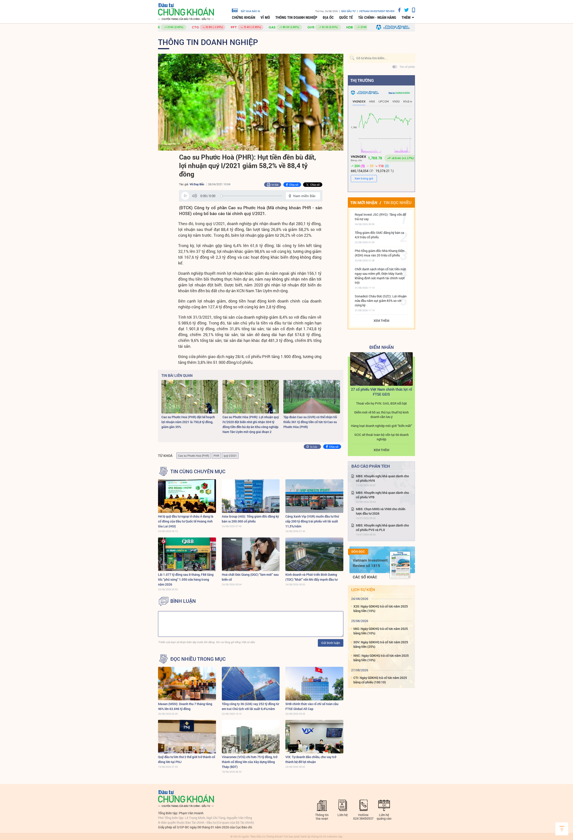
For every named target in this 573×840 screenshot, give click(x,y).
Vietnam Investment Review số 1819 (370, 563)
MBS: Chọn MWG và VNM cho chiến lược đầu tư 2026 (380, 511)
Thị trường (362, 80)
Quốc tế (346, 17)
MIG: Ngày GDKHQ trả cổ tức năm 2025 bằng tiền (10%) (380, 631)
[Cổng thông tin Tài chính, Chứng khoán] (186, 12)
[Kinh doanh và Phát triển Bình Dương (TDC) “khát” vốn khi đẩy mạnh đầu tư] (314, 554)
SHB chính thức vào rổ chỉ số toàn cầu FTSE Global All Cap (311, 706)
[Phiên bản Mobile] (412, 10)
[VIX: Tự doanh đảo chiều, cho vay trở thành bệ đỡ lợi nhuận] (314, 736)
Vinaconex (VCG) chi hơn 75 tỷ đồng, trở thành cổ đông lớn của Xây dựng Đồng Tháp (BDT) (249, 762)
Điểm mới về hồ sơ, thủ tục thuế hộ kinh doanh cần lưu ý (381, 414)
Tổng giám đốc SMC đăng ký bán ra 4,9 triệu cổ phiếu (379, 234)
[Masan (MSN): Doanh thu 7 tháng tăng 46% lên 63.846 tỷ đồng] (187, 683)
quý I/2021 (230, 455)
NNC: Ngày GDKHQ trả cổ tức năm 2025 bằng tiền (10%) (381, 657)
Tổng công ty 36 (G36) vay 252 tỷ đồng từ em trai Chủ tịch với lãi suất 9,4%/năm (250, 706)
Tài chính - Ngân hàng (377, 17)
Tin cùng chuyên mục (197, 471)
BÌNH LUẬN (183, 601)
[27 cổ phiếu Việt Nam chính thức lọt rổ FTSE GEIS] (381, 369)
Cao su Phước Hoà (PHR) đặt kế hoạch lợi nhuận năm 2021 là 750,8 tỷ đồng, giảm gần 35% (188, 422)
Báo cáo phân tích (370, 466)
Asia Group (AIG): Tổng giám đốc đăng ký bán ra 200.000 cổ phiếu (250, 518)
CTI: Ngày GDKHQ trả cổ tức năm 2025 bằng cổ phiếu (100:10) (380, 680)
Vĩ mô (265, 17)
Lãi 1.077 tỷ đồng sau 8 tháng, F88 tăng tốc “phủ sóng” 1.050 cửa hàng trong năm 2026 (186, 579)
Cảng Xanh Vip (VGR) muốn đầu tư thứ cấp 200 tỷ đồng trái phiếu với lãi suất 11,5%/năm (312, 521)
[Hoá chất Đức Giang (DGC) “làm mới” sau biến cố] (251, 554)
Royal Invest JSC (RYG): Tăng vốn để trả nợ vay (380, 216)
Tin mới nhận (363, 202)
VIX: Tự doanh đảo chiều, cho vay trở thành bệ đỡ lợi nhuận (310, 759)
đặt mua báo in (250, 11)
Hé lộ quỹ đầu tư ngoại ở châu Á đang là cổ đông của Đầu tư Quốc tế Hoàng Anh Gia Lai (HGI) (185, 521)
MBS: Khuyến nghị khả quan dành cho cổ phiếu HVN (382, 478)
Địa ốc (328, 17)
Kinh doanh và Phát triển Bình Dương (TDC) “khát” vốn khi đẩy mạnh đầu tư (311, 577)
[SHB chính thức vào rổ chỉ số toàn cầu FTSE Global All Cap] (314, 683)
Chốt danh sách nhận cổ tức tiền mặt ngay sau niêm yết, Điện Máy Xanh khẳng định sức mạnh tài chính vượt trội (380, 276)
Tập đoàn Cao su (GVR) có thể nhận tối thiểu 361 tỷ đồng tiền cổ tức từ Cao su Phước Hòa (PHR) (310, 422)
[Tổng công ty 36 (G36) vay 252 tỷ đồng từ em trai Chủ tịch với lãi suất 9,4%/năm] (251, 683)
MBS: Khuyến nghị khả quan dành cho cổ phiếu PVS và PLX (382, 527)
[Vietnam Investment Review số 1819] (400, 565)
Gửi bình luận (330, 643)
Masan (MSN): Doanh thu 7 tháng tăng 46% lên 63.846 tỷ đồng (185, 706)
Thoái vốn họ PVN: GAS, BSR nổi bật (381, 403)
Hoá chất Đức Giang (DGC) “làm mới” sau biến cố (250, 577)
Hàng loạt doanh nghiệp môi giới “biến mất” (381, 426)
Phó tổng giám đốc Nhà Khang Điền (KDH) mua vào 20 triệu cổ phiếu (379, 253)
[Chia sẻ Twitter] (405, 10)
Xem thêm (381, 320)
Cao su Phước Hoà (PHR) (193, 455)
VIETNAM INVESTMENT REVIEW (377, 11)
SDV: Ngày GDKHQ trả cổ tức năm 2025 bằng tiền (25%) (380, 644)
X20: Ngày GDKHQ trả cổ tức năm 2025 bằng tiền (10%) (380, 608)
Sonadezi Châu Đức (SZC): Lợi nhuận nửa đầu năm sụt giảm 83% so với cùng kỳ (380, 300)
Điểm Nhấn (381, 347)
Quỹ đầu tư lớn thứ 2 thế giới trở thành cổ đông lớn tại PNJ (186, 759)
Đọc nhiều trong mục (198, 659)
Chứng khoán (243, 17)
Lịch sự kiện (363, 589)
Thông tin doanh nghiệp (296, 17)
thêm (406, 17)
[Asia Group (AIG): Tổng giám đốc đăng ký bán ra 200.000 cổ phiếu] (251, 496)
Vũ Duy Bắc (197, 184)
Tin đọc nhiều (397, 202)
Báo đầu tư (348, 11)
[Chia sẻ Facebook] (398, 10)
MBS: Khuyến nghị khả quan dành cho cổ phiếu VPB (382, 494)
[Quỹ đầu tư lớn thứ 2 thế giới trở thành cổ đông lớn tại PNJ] (187, 736)
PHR (216, 455)
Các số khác (365, 577)
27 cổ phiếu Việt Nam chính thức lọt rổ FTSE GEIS (381, 392)
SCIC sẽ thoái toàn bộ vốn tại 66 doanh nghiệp (381, 437)
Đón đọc (358, 551)
